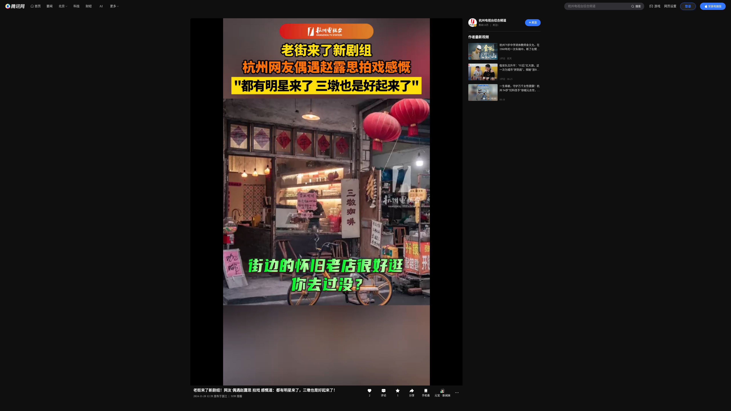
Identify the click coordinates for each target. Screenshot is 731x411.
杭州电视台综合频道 (492, 20)
